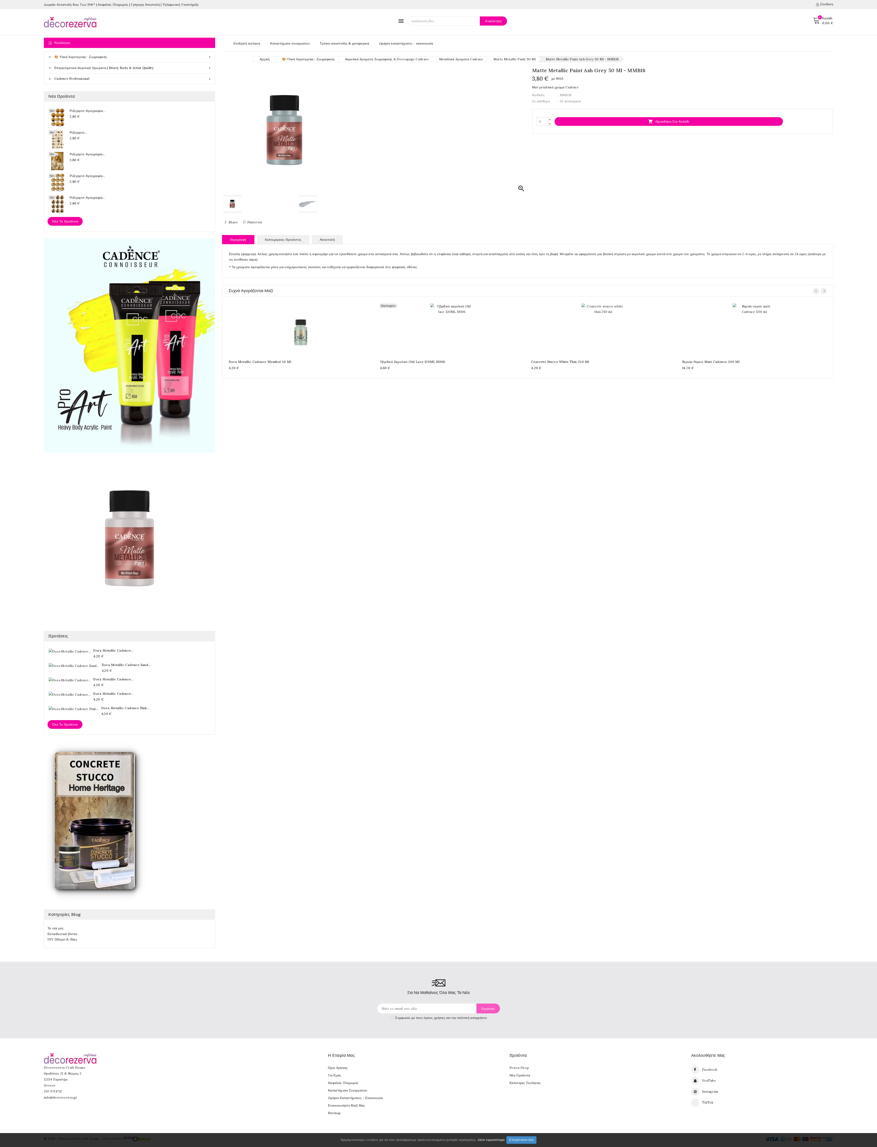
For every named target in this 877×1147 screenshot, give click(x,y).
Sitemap (334, 1113)
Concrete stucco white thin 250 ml (560, 362)
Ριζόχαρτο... (78, 132)
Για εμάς (334, 1075)
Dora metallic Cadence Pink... (125, 708)
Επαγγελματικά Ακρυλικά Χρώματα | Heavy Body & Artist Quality (132, 68)
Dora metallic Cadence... (113, 650)
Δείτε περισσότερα (491, 1140)
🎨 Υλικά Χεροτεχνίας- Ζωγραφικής (132, 57)
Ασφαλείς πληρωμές (343, 1083)
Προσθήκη (296, 329)
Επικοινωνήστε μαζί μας (346, 1105)
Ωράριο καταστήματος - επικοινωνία (406, 43)
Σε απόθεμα (541, 101)
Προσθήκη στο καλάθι (668, 121)
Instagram (710, 1091)
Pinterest (254, 222)
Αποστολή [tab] (327, 240)
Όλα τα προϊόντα (65, 221)
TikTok (707, 1102)
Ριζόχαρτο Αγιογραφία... (87, 111)
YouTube (709, 1080)
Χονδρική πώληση (246, 43)
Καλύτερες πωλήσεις (525, 1083)
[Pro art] (129, 345)
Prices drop (519, 1068)
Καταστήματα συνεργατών (290, 43)
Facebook (709, 1070)
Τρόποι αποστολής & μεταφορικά (344, 43)
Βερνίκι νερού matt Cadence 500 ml (711, 362)
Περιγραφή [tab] (238, 240)
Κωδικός (538, 95)
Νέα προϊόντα (520, 1075)
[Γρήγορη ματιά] (305, 329)
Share (233, 222)
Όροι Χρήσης (338, 1068)
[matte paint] (129, 538)
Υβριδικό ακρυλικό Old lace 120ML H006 (412, 362)
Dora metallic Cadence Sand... (126, 665)
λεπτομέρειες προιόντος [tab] (283, 240)
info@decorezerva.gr (60, 1097)
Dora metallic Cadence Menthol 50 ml (260, 362)
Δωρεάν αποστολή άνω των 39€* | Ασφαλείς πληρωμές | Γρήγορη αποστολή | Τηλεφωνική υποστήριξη (121, 5)
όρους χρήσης (434, 1018)
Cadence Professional (132, 79)
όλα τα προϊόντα (65, 724)
